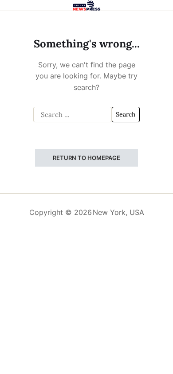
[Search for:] (72, 115)
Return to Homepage (86, 157)
